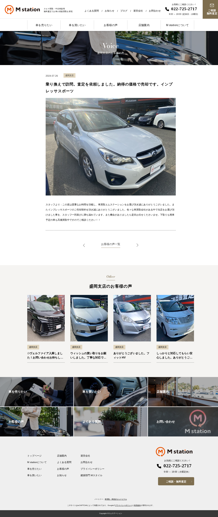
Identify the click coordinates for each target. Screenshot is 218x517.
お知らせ (109, 10)
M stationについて (177, 25)
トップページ (34, 455)
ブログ (123, 10)
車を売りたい (44, 25)
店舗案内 (144, 25)
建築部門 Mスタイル (91, 475)
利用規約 (137, 505)
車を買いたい (77, 25)
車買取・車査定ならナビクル (116, 499)
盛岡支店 (33, 347)
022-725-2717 (184, 8)
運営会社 (138, 10)
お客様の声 (111, 25)
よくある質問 (91, 10)
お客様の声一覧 (110, 244)
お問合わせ (155, 10)
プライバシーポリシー (92, 468)
